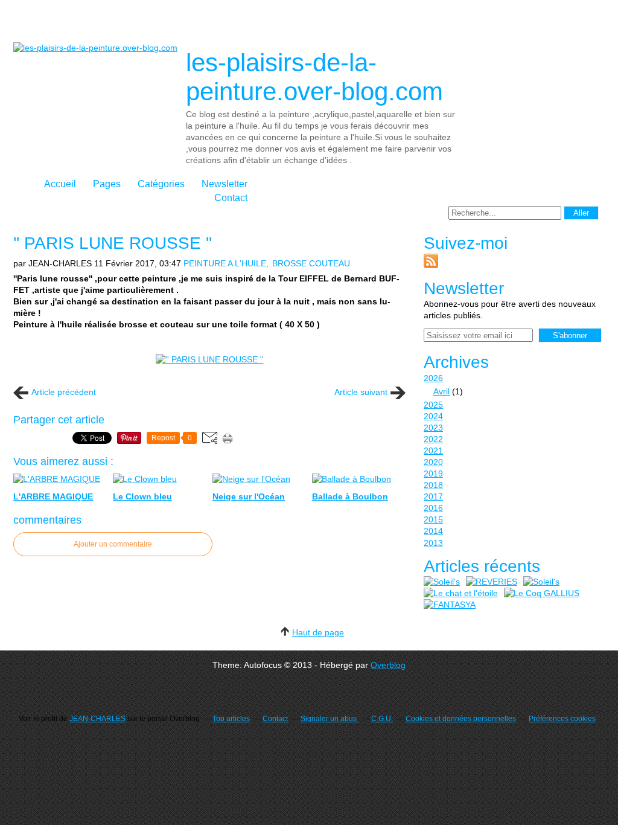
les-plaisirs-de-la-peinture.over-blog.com (314, 77)
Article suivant (360, 392)
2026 (433, 378)
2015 (433, 519)
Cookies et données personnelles (461, 718)
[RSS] (431, 265)
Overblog (388, 665)
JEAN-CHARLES (97, 718)
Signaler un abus (329, 718)
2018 (433, 485)
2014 (433, 531)
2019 (433, 473)
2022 (433, 439)
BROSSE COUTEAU (311, 263)
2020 (433, 462)
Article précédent (63, 392)
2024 (433, 416)
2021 (433, 450)
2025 (433, 404)
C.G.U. (382, 718)
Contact (230, 198)
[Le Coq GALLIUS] (541, 593)
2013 (433, 543)
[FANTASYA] (450, 605)
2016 (433, 508)
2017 (433, 496)
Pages (107, 184)
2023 (433, 427)
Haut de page (318, 632)
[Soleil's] (442, 582)
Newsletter (224, 184)
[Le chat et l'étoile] (461, 593)
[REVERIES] (491, 582)
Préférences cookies (562, 718)
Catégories (161, 184)
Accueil (60, 184)
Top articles (231, 718)
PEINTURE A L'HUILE (224, 263)
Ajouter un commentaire (113, 544)
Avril (441, 391)
